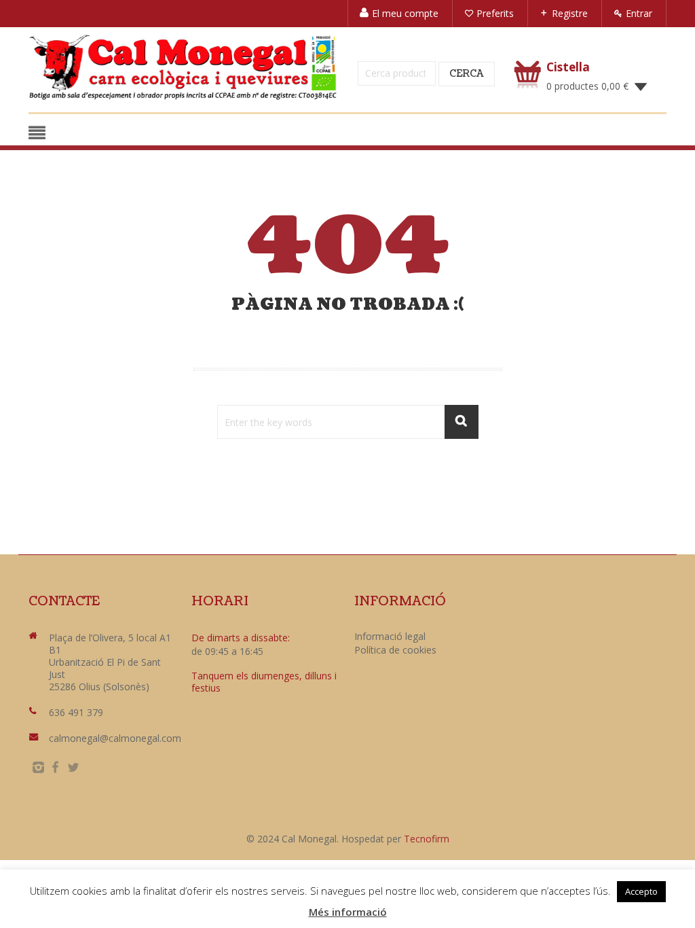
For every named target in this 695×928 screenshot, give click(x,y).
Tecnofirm (426, 838)
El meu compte (405, 13)
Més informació (348, 911)
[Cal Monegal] (183, 67)
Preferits (495, 13)
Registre (570, 13)
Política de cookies (395, 649)
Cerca (466, 73)
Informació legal (390, 636)
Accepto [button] (641, 891)
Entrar (639, 13)
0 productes (587, 85)
